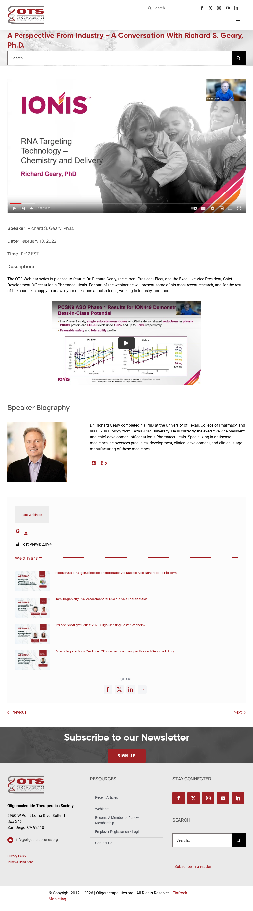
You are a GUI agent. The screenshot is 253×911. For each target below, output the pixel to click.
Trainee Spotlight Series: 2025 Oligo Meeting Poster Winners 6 (100, 625)
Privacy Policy (16, 856)
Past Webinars (31, 515)
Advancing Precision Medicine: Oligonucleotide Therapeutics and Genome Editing (115, 651)
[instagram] (220, 8)
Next (238, 712)
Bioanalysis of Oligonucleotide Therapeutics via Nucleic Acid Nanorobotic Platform (116, 573)
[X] (119, 689)
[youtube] (229, 8)
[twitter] (212, 8)
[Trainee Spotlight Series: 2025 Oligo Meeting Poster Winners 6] (32, 634)
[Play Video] (126, 343)
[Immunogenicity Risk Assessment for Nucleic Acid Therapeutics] (32, 608)
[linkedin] (237, 8)
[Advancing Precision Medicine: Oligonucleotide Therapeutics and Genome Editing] (32, 660)
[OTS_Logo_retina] (25, 7)
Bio (104, 463)
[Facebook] (108, 689)
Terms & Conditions (20, 862)
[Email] (142, 689)
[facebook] (203, 8)
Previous (18, 712)
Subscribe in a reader (191, 866)
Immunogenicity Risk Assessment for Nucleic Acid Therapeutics (101, 599)
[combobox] (173, 8)
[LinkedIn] (130, 689)
